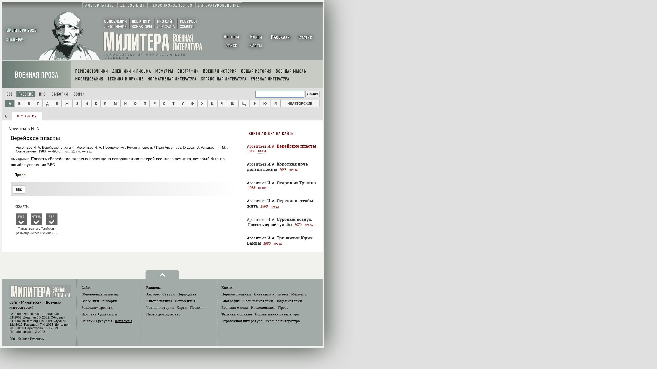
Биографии (230, 301)
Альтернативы (159, 301)
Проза (20, 174)
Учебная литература (282, 321)
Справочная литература (241, 321)
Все (9, 94)
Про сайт (99, 314)
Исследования (263, 307)
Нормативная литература (277, 314)
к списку (27, 116)
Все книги (99, 301)
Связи (79, 94)
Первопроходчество (163, 314)
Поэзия (196, 307)
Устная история (160, 307)
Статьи (168, 294)
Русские (25, 94)
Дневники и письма (271, 294)
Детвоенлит (185, 301)
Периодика (187, 294)
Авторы (153, 294)
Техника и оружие (236, 314)
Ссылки (97, 321)
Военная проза (36, 75)
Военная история (258, 301)
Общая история (289, 301)
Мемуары (299, 294)
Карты (182, 307)
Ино (42, 94)
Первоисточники (236, 294)
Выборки (60, 94)
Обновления (100, 294)
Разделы (97, 307)
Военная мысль (234, 307)
